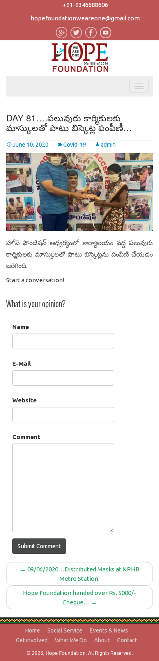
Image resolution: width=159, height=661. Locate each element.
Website (24, 400)
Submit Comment (39, 546)
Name (20, 326)
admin (108, 144)
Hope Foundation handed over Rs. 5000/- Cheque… (79, 597)
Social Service (64, 630)
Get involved (32, 640)
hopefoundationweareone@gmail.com (85, 18)
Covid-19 (74, 144)
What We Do (71, 640)
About (102, 640)
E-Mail (21, 363)
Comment (26, 436)
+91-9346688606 (85, 4)
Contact (127, 640)
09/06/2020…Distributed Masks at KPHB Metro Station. (79, 574)
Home (32, 630)
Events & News (109, 630)
